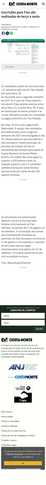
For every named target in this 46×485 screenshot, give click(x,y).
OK (23, 463)
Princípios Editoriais (9, 426)
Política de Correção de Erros (13, 431)
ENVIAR (39, 329)
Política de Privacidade (14, 454)
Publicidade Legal (8, 445)
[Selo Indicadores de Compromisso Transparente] (23, 393)
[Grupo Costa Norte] (23, 377)
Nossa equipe (7, 416)
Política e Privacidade (10, 421)
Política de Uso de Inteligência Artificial (18, 435)
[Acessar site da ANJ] (23, 366)
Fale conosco (6, 412)
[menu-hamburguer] (3, 4)
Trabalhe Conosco (9, 440)
